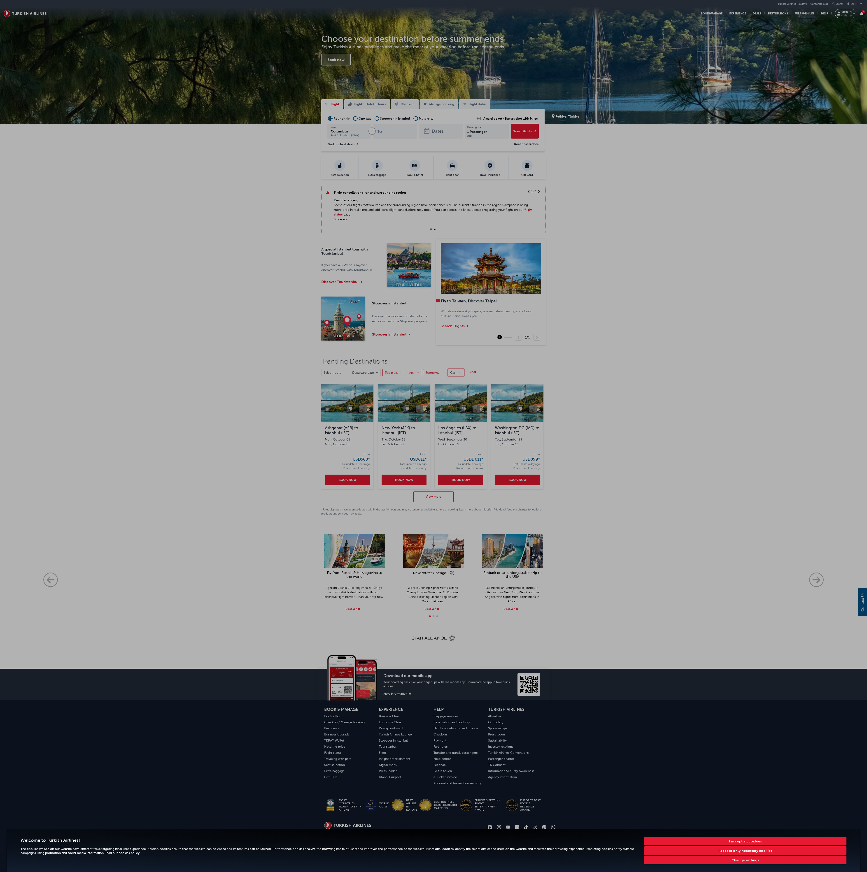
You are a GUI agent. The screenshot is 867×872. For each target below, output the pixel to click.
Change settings (745, 860)
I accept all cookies (745, 841)
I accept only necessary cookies (745, 851)
